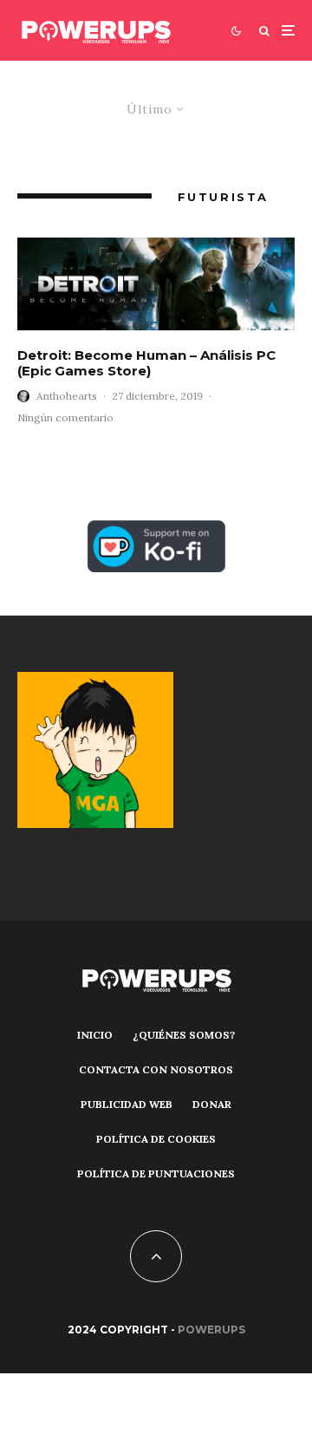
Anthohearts (66, 395)
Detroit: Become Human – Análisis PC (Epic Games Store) (146, 363)
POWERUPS (211, 1329)
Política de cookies (156, 1138)
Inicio (95, 1034)
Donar (211, 1104)
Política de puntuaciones (156, 1173)
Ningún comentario (65, 417)
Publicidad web (126, 1104)
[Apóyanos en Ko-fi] (156, 530)
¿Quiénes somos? (184, 1034)
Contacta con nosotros (156, 1069)
